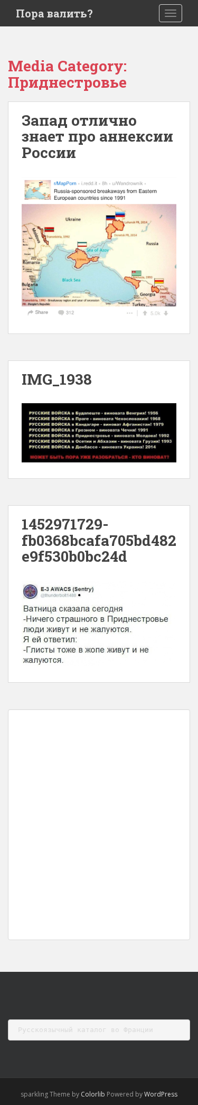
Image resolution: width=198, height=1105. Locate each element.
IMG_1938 (57, 379)
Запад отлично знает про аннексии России (97, 136)
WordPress (160, 1094)
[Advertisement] (99, 825)
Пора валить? (54, 13)
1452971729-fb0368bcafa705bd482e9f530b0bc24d (99, 540)
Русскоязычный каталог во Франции (85, 1030)
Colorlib (93, 1094)
